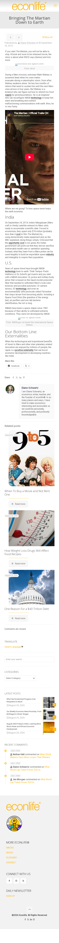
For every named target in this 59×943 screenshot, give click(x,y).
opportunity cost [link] (16, 243)
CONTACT (11, 862)
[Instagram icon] (34, 919)
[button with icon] (9, 881)
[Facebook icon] (25, 919)
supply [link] (8, 95)
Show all (48, 37)
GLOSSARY (11, 857)
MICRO (9, 852)
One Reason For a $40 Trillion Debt (27, 609)
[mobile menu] (55, 5)
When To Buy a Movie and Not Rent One (27, 492)
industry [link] (50, 254)
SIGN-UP (10, 896)
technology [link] (36, 97)
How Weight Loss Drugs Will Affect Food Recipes (27, 552)
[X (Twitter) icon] (28, 919)
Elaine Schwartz (28, 43)
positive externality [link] (24, 350)
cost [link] (18, 234)
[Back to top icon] (29, 909)
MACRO (10, 847)
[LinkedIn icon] (31, 919)
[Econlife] (29, 5)
